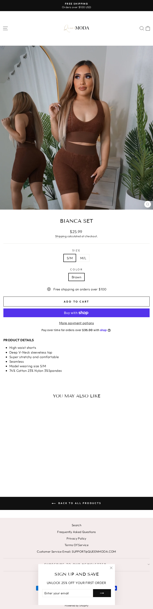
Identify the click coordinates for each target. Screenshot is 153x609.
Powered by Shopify (76, 605)
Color (76, 269)
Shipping (61, 236)
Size (76, 250)
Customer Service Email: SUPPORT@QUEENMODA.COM (76, 551)
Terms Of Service (77, 545)
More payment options (76, 323)
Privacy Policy (76, 538)
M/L (83, 258)
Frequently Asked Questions (76, 532)
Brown (76, 277)
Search (76, 525)
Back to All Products (79, 503)
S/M (70, 258)
